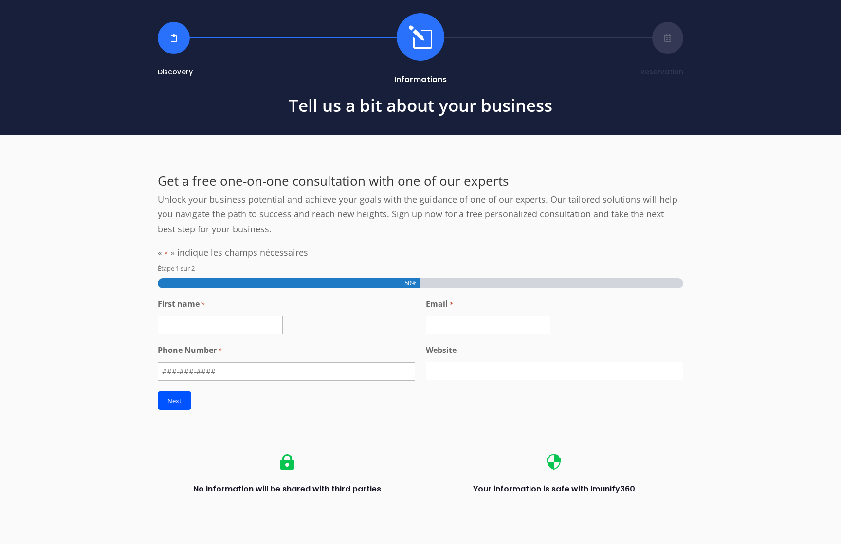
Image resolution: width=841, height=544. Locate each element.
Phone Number (189, 350)
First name (181, 303)
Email (439, 303)
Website (441, 350)
